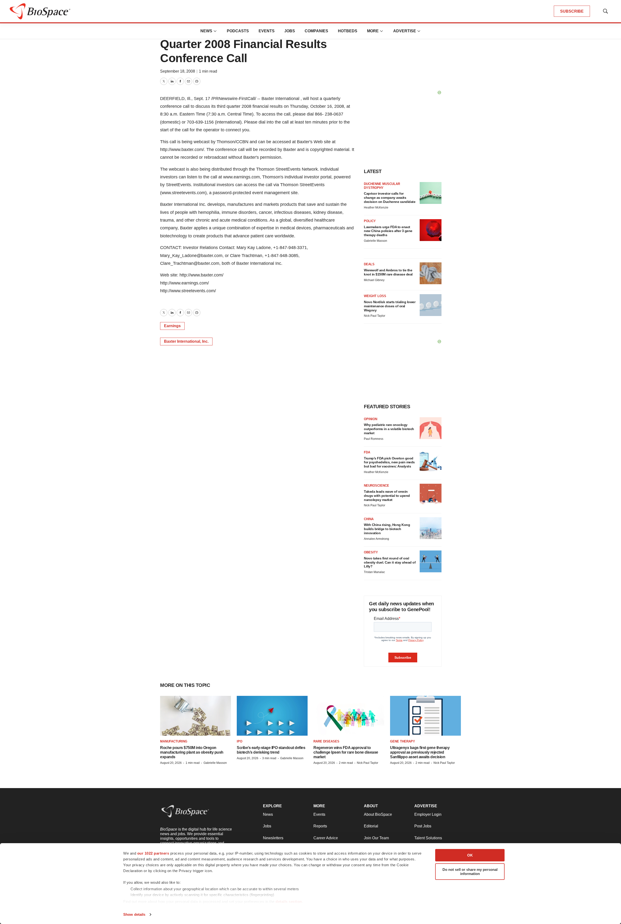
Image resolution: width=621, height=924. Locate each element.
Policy (370, 221)
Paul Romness (373, 439)
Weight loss (375, 296)
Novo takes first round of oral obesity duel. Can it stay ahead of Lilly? (390, 562)
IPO (239, 741)
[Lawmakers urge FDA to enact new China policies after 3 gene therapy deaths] (430, 230)
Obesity (371, 552)
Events (267, 31)
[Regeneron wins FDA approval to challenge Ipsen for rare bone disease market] (348, 716)
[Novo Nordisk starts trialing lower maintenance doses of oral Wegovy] (430, 305)
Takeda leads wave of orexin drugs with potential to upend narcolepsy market (387, 496)
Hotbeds (347, 31)
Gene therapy (402, 741)
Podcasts (238, 31)
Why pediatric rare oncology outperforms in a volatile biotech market (389, 429)
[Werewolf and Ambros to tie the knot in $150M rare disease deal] (430, 273)
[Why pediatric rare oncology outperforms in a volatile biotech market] (430, 428)
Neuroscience (376, 485)
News (206, 31)
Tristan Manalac (374, 572)
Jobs (289, 31)
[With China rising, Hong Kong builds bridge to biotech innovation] (430, 528)
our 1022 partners (153, 853)
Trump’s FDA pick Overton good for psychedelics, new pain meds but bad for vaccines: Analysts (389, 462)
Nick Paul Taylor (374, 315)
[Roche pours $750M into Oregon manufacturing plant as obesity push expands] (195, 716)
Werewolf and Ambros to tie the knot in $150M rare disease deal (388, 272)
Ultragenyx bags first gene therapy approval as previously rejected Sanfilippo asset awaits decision (419, 752)
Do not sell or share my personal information (470, 871)
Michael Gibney (374, 280)
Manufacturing (173, 741)
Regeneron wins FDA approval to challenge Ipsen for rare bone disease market (345, 752)
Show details (134, 914)
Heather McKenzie (376, 207)
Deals (369, 264)
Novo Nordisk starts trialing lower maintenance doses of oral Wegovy (389, 306)
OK (470, 855)
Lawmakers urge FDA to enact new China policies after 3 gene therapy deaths (388, 231)
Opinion (370, 419)
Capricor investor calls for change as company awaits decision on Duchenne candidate (389, 197)
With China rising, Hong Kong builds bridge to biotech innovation (387, 529)
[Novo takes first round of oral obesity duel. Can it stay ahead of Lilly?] (430, 561)
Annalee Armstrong (376, 539)
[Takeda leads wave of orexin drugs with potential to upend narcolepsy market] (430, 495)
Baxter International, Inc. (186, 341)
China (369, 519)
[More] (215, 31)
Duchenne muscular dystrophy (382, 186)
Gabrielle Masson (375, 240)
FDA (367, 452)
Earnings (172, 326)
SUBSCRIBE (572, 11)
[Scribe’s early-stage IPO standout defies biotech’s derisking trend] (272, 716)
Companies (316, 31)
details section (289, 901)
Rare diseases (326, 741)
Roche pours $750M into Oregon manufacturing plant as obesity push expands (191, 752)
